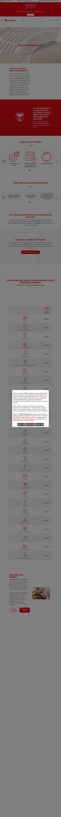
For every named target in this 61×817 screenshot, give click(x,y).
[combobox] (24, 405)
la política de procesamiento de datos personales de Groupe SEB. (31, 438)
